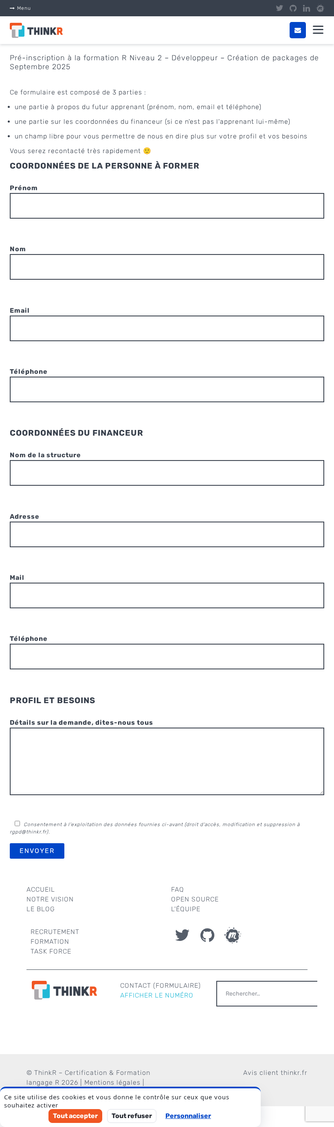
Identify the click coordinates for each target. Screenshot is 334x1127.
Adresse (25, 516)
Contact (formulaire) (160, 985)
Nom (18, 249)
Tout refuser (132, 1116)
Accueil (40, 889)
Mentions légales (112, 1082)
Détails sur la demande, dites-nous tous (81, 722)
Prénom (24, 188)
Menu (24, 8)
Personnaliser (188, 1116)
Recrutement (55, 932)
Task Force (51, 951)
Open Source (195, 899)
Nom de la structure (45, 455)
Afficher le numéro (156, 995)
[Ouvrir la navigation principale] (318, 30)
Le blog (40, 909)
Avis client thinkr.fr (275, 1073)
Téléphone (29, 371)
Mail (17, 577)
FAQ (177, 889)
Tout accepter (75, 1116)
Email (20, 310)
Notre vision (50, 899)
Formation (50, 941)
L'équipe (185, 909)
